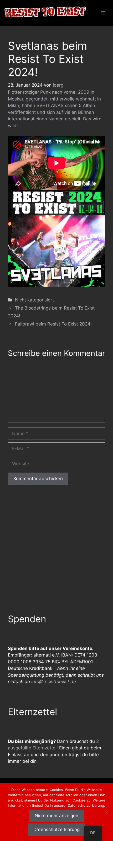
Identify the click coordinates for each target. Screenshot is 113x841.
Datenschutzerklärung (56, 829)
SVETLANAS (50, 105)
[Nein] (106, 812)
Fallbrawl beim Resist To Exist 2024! (53, 324)
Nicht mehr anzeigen (56, 815)
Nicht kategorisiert (34, 299)
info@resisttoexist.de (53, 681)
